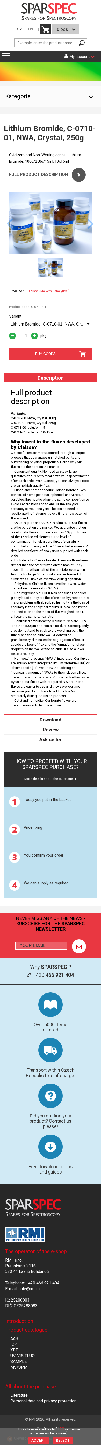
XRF (14, 1350)
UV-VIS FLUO (22, 1355)
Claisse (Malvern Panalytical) (48, 291)
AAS (14, 1338)
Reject (63, 1440)
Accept (38, 1440)
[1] (79, 946)
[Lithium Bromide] (50, 252)
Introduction (19, 1321)
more (62, 1433)
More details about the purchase (48, 779)
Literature (19, 1395)
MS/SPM (18, 1367)
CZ (19, 29)
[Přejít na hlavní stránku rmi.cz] (50, 12)
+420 (52, 975)
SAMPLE (18, 1361)
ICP (13, 1344)
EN (30, 29)
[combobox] (50, 323)
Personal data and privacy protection (43, 1400)
